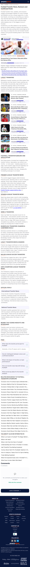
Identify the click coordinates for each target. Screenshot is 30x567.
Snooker (12, 522)
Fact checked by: (16, 38)
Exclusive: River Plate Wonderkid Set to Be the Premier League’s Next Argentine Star (15, 394)
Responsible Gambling (20, 509)
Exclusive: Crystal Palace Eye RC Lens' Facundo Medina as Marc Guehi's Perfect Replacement (15, 402)
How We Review (20, 502)
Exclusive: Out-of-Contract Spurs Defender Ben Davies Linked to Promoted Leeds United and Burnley (15, 381)
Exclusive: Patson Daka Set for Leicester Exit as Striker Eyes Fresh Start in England (15, 392)
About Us (10, 510)
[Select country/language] (15, 534)
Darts (6, 518)
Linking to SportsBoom (9, 507)
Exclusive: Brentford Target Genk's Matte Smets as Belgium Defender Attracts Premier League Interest (15, 407)
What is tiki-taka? (6, 439)
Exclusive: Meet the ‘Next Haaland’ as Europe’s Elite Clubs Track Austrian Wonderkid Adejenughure (15, 420)
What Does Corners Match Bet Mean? (11, 460)
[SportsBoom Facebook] (12, 541)
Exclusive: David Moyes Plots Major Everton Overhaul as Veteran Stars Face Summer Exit (15, 431)
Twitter (15, 531)
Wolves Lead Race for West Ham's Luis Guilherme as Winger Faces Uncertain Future (15, 415)
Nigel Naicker (6, 38)
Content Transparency (9, 500)
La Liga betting (17, 207)
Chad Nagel (14, 39)
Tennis (18, 522)
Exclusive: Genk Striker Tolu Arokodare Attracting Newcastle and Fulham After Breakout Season (15, 389)
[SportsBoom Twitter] (15, 541)
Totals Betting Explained (8, 455)
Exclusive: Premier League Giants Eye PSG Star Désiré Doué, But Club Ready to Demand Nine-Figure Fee (15, 400)
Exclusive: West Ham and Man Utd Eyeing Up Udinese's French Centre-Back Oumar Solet (15, 426)
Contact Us (15, 527)
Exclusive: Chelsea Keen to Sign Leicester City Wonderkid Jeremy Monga (15, 387)
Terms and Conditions (20, 503)
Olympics (18, 520)
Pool (24, 520)
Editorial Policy (10, 505)
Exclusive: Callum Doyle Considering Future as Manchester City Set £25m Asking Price (15, 397)
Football (6, 4)
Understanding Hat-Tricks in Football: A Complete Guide (15, 444)
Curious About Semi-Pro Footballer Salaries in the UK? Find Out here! (15, 450)
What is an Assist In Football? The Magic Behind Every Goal (15, 437)
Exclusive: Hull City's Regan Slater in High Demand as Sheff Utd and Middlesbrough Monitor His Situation (15, 413)
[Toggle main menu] (28, 1)
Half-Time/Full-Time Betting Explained (11, 447)
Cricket (23, 516)
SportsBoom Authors (20, 500)
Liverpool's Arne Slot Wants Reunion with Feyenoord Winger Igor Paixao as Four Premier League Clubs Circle (15, 410)
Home (2, 4)
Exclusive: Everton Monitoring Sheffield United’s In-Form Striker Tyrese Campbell (15, 405)
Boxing (18, 516)
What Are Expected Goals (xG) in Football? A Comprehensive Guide (15, 457)
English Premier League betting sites (11, 190)
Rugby (6, 522)
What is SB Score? (10, 502)
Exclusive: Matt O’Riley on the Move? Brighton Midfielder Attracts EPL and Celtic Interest (15, 418)
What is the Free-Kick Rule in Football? (11, 442)
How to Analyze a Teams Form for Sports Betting (14, 452)
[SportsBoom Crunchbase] (18, 541)
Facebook (15, 529)
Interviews (24, 518)
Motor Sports (12, 520)
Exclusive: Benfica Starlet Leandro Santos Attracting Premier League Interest (15, 423)
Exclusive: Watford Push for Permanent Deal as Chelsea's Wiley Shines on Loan (15, 384)
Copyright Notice (9, 503)
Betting (12, 516)
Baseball (6, 516)
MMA (6, 520)
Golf (18, 518)
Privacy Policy (10, 509)
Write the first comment (15, 482)
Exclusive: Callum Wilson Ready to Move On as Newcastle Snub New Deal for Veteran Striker (15, 428)
